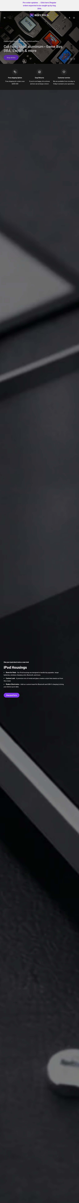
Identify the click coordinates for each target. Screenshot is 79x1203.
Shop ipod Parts (11, 695)
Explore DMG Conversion (15, 58)
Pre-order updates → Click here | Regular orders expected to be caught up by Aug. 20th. (39, 5)
